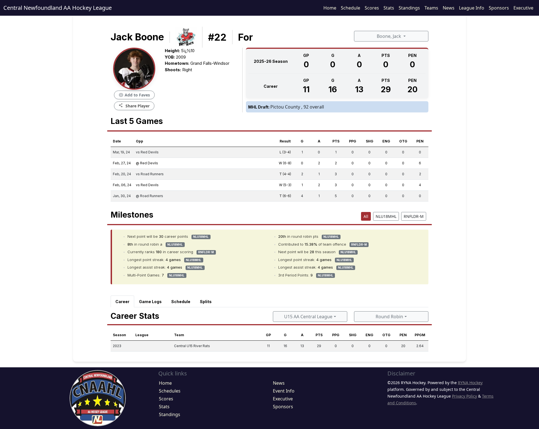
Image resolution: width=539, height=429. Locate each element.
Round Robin (389, 316)
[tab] (122, 301)
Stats (388, 8)
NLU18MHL (386, 216)
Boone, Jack (389, 36)
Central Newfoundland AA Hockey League (57, 7)
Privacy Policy (464, 396)
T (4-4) (285, 174)
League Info (471, 8)
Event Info (283, 391)
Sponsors (499, 8)
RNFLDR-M (414, 216)
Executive (523, 8)
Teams (431, 8)
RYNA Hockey (470, 382)
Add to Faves (134, 95)
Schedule (350, 8)
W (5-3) (285, 185)
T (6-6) (285, 196)
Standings (409, 8)
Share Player (134, 106)
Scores (372, 8)
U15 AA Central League (308, 316)
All (366, 216)
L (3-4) (285, 152)
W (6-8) (285, 163)
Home (329, 8)
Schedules (170, 391)
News (449, 8)
